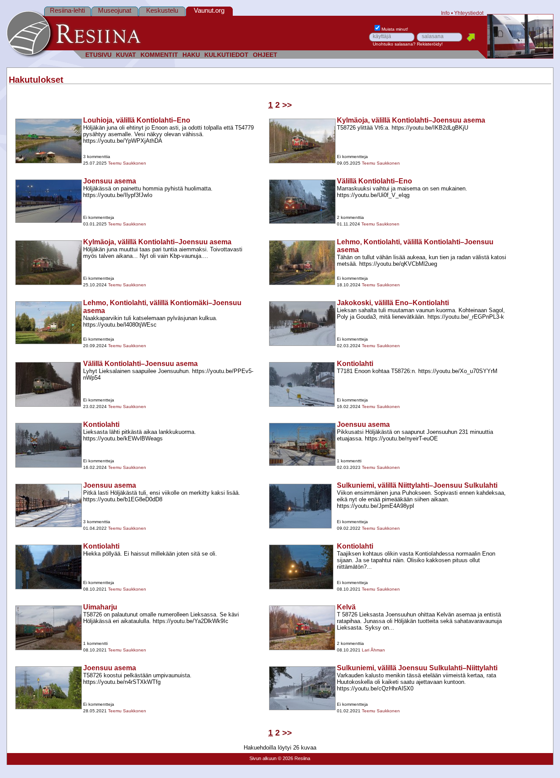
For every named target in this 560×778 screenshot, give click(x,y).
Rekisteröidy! (430, 44)
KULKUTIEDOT (226, 55)
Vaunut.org (209, 10)
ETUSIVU (98, 55)
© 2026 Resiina (294, 758)
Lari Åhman (373, 650)
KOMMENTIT (159, 55)
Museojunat (114, 10)
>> (287, 104)
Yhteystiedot (468, 13)
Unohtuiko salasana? (394, 44)
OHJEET (265, 55)
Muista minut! (395, 29)
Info (445, 13)
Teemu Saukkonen (127, 163)
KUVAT (126, 55)
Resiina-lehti (67, 10)
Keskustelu (162, 10)
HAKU (191, 55)
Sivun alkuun (262, 758)
